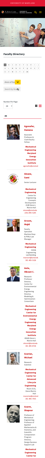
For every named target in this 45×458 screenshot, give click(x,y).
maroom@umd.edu (31, 257)
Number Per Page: (10, 102)
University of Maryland (22, 3)
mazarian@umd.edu (31, 396)
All (27, 72)
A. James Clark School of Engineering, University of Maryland (16, 8)
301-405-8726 (30, 346)
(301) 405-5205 (30, 213)
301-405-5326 (30, 260)
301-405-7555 (30, 399)
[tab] (22, 115)
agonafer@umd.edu (31, 166)
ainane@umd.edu (30, 210)
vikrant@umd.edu (30, 343)
